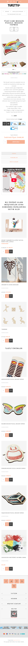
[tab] (14, 153)
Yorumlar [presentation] (14, 157)
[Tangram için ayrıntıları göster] (14, 314)
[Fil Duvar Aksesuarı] (14, 269)
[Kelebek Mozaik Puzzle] (14, 408)
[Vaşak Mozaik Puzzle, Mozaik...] (16, 29)
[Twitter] (11, 581)
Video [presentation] (14, 153)
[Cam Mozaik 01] (14, 542)
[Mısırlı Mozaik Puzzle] (14, 364)
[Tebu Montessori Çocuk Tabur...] (12, 29)
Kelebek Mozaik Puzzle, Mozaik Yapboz (13, 424)
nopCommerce (16, 640)
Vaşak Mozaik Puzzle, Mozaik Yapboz (12, 513)
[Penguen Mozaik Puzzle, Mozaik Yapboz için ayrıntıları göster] (14, 453)
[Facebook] (6, 581)
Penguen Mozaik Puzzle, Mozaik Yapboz (13, 468)
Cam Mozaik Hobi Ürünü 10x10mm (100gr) (13, 557)
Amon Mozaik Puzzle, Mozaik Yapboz (12, 379)
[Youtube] (22, 581)
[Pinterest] (16, 581)
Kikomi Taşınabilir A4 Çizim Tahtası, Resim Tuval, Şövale (12, 240)
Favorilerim (14, 1)
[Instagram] (14, 586)
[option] (5, 64)
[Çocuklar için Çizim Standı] (14, 225)
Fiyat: (11, 135)
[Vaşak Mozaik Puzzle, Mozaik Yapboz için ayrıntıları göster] (14, 498)
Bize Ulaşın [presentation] (14, 161)
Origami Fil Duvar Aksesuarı (9, 284)
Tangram (4, 329)
